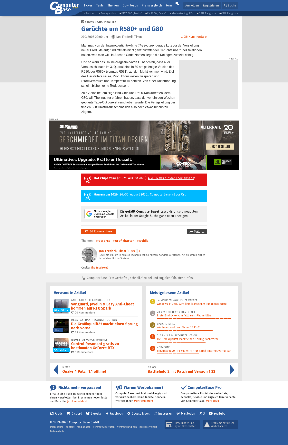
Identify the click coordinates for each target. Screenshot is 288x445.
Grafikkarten (106, 22)
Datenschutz (57, 431)
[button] (230, 5)
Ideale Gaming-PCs (182, 13)
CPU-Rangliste (229, 13)
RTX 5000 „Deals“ (131, 13)
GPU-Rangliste (207, 13)
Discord (76, 413)
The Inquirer (98, 267)
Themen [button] (113, 5)
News (90, 22)
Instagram (165, 413)
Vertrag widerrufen (104, 426)
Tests (100, 5)
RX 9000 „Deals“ (156, 13)
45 (84, 332)
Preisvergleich (152, 5)
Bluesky (96, 413)
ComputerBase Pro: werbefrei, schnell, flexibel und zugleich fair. (140, 278)
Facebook (116, 413)
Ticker (88, 5)
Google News (140, 413)
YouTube (220, 413)
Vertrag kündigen (127, 426)
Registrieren (211, 5)
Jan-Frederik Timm (112, 251)
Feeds (58, 413)
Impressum (56, 426)
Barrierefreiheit (148, 426)
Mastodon (188, 413)
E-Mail (132, 250)
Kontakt (69, 426)
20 (84, 312)
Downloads (130, 5)
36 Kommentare (100, 231)
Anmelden (192, 5)
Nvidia (144, 241)
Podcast (90, 13)
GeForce (104, 241)
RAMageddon (108, 13)
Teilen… (199, 231)
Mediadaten (84, 426)
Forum (170, 5)
